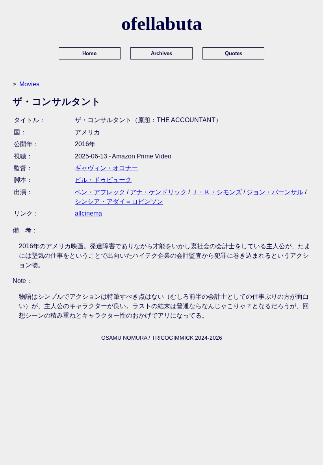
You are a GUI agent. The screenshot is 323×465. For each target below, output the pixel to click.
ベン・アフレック (100, 192)
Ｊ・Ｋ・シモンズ (216, 192)
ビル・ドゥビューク (103, 180)
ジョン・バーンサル (275, 192)
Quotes (233, 53)
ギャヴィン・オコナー (106, 168)
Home (89, 53)
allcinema (88, 213)
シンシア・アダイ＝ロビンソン (119, 201)
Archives (161, 53)
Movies (29, 84)
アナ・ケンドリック (158, 192)
